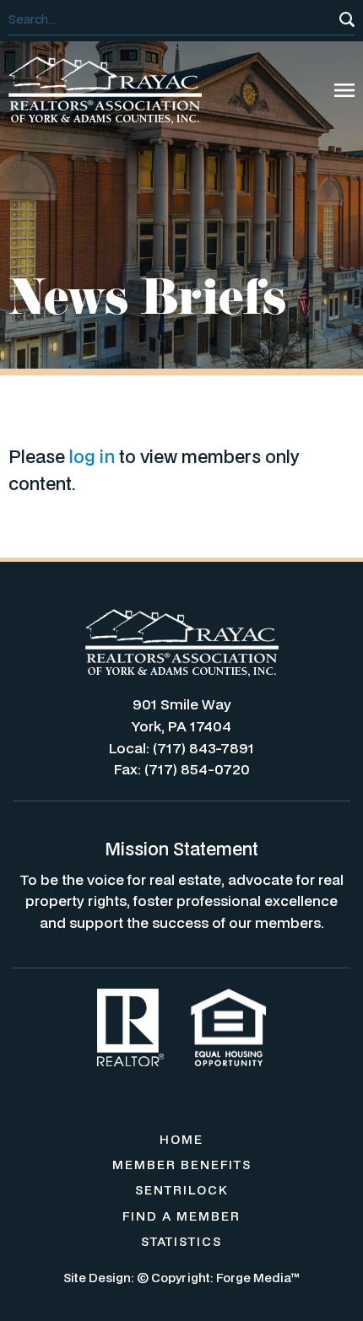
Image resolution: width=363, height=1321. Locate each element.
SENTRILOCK (182, 1190)
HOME (181, 1139)
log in (92, 456)
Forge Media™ (258, 1278)
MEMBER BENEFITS (182, 1165)
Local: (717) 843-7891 (181, 748)
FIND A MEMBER (181, 1216)
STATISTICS (181, 1241)
